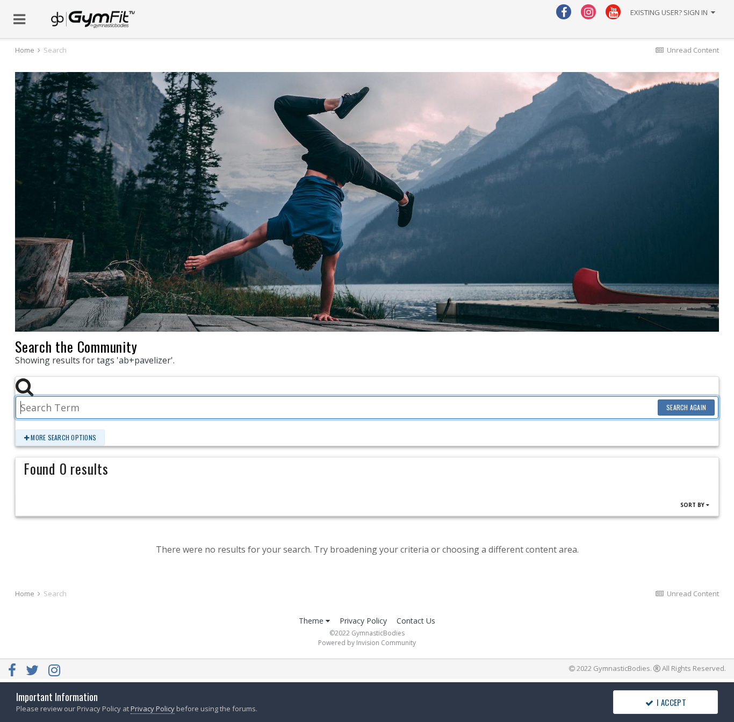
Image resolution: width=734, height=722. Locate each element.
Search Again (686, 407)
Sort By (693, 505)
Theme (312, 621)
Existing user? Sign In (670, 12)
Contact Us (416, 621)
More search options (62, 437)
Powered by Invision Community (367, 642)
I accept (669, 702)
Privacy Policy (363, 621)
